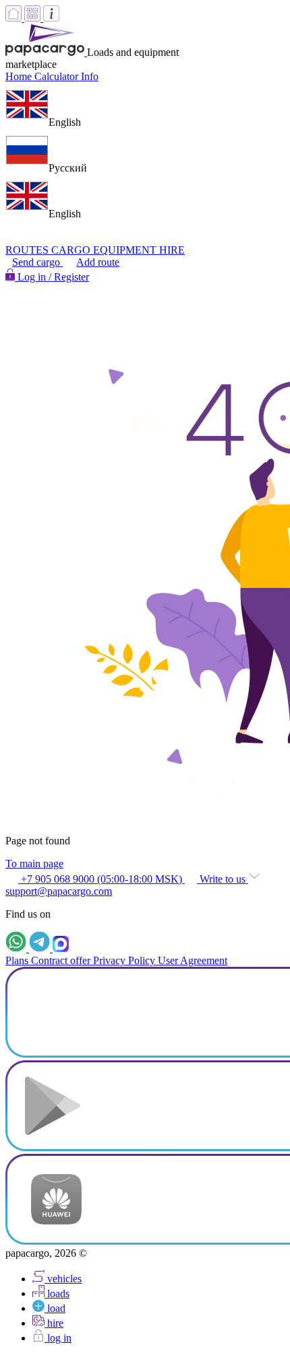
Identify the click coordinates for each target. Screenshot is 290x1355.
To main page (34, 863)
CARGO (72, 250)
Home (19, 76)
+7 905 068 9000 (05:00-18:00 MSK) (101, 879)
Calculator (57, 76)
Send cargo (37, 262)
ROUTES (28, 250)
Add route (97, 262)
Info (89, 76)
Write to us (222, 879)
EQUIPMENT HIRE (139, 250)
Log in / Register (52, 277)
